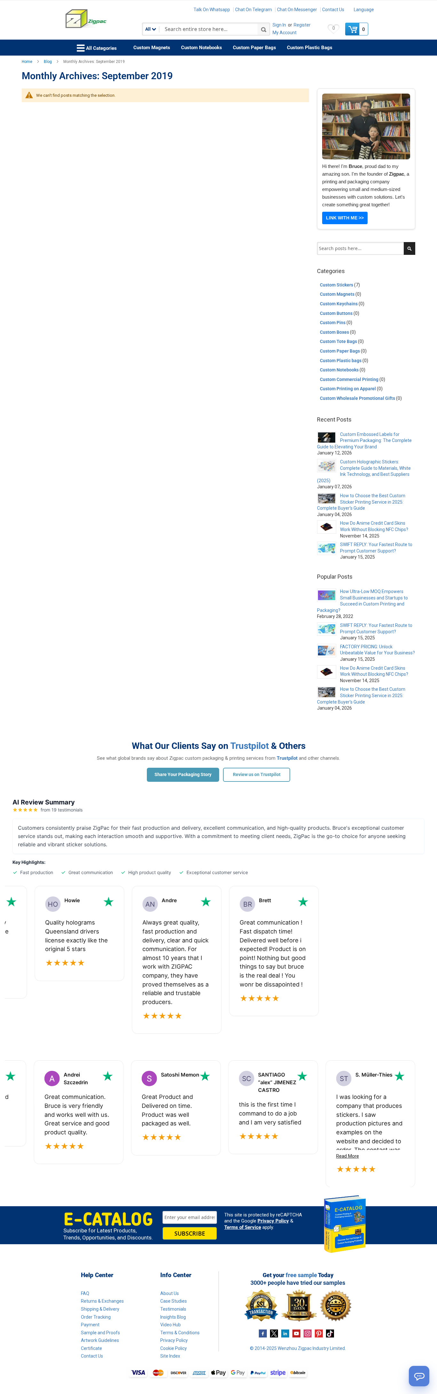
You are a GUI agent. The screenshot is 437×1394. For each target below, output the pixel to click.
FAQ (85, 1293)
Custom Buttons (337, 313)
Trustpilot (249, 746)
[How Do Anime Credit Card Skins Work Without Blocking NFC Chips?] (326, 527)
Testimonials (173, 1309)
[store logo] (103, 18)
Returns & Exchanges (102, 1301)
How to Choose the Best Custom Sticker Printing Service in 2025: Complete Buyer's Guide (361, 502)
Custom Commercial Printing (349, 379)
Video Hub (170, 1324)
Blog (48, 61)
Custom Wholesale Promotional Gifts (358, 398)
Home (27, 61)
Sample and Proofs (100, 1332)
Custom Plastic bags (341, 360)
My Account (285, 32)
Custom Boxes (335, 332)
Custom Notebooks (340, 369)
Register (302, 24)
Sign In (279, 24)
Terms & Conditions (180, 1332)
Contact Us (333, 9)
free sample (301, 1275)
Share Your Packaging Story (183, 774)
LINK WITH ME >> (345, 217)
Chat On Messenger (297, 9)
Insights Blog (173, 1317)
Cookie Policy (173, 1348)
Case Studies (173, 1301)
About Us (169, 1293)
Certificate (91, 1348)
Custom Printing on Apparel (348, 388)
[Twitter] (274, 1333)
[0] (353, 29)
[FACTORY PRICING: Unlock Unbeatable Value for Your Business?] (326, 650)
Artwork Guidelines (100, 1340)
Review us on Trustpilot (257, 774)
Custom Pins (333, 322)
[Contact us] (419, 1376)
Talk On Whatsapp (212, 9)
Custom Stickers (337, 284)
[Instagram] (308, 1333)
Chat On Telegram (253, 9)
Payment (90, 1324)
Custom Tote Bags (339, 341)
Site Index (170, 1356)
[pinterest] (319, 1333)
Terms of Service (242, 1227)
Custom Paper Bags (340, 351)
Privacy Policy (273, 1221)
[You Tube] (296, 1333)
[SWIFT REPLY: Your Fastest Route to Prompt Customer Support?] (326, 548)
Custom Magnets (337, 294)
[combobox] (206, 29)
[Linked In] (285, 1333)
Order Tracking (96, 1317)
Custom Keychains (339, 303)
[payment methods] (218, 1373)
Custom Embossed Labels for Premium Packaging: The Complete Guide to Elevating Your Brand (364, 440)
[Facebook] (263, 1333)
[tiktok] (330, 1333)
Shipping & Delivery (100, 1309)
